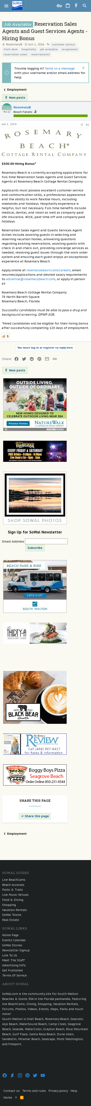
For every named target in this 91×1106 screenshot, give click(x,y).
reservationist (40, 54)
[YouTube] (42, 1075)
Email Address (13, 541)
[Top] (16, 1097)
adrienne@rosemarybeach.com (30, 279)
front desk (11, 49)
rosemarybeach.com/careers (48, 270)
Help (73, 1091)
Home (7, 1097)
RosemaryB (14, 44)
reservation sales (15, 54)
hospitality (29, 49)
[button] (6, 6)
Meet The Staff (13, 960)
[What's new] (76, 5)
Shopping (9, 905)
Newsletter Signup (16, 950)
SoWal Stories (12, 945)
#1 (87, 125)
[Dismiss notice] (82, 68)
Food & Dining (12, 900)
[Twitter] (35, 1075)
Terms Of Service (14, 975)
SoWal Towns (11, 915)
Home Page (10, 935)
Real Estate (10, 920)
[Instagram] (19, 1075)
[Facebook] (4, 1075)
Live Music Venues (15, 895)
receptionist (70, 49)
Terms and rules (34, 1091)
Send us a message (60, 68)
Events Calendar (14, 940)
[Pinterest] (27, 1075)
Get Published (12, 970)
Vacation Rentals (14, 910)
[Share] (81, 125)
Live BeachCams (13, 880)
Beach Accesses (13, 885)
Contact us (11, 1091)
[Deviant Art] (12, 1075)
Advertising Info (14, 965)
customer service (63, 44)
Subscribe (35, 548)
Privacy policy (58, 1091)
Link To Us (9, 955)
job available (49, 49)
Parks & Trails (12, 890)
